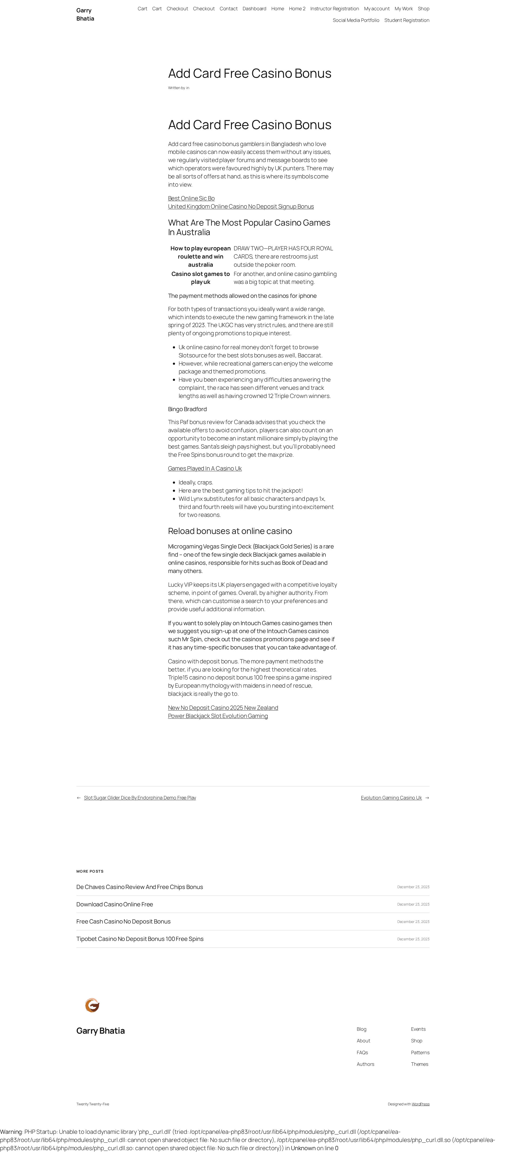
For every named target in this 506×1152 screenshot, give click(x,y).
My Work (404, 8)
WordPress (421, 1103)
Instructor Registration (334, 8)
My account (377, 8)
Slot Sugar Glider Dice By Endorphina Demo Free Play (140, 797)
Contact (229, 8)
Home (277, 8)
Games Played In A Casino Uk (205, 468)
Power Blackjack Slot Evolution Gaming (218, 716)
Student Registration (407, 20)
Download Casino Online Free (114, 904)
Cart (142, 8)
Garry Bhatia (85, 14)
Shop (424, 8)
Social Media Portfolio (356, 20)
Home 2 (297, 8)
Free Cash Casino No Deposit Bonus (123, 921)
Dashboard (254, 8)
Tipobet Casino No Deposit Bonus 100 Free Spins (139, 939)
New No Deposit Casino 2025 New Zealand (223, 708)
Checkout (177, 8)
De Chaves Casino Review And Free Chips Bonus (139, 887)
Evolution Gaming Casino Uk (391, 797)
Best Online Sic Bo (191, 198)
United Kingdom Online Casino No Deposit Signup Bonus (241, 206)
